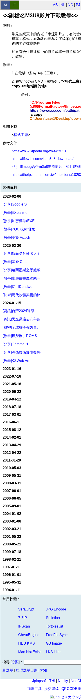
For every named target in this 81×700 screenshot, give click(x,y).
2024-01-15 (12, 303)
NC (70, 5)
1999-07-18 (12, 552)
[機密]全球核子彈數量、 (21, 327)
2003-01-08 (12, 521)
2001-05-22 (12, 536)
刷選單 (7, 670)
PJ (78, 5)
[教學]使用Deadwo (17, 287)
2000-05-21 (12, 544)
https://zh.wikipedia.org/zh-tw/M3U (39, 151)
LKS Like (53, 652)
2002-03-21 (12, 529)
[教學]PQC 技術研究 (19, 229)
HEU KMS (26, 643)
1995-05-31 (12, 582)
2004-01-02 (12, 514)
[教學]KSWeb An (16, 361)
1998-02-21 (12, 559)
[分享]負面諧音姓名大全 (21, 253)
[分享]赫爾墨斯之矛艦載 (21, 270)
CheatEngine (28, 635)
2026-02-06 (12, 196)
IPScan (24, 626)
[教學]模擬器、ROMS (20, 336)
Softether (53, 618)
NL (63, 5)
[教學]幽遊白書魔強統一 (21, 278)
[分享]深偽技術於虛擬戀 (21, 352)
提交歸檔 (51, 689)
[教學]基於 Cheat (16, 262)
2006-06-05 (12, 498)
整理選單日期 (27, 670)
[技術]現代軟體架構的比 (21, 295)
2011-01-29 (12, 460)
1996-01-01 (12, 575)
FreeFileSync (57, 635)
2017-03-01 (12, 414)
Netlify (63, 681)
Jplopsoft (39, 681)
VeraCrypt (26, 609)
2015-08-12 (12, 430)
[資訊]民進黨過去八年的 (21, 319)
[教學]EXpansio (15, 212)
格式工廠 (21, 135)
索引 (43, 670)
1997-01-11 (12, 567)
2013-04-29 (12, 445)
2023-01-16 (12, 369)
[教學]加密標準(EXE (19, 221)
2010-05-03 (12, 468)
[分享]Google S (15, 204)
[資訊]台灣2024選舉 (18, 311)
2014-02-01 (12, 437)
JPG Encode (56, 609)
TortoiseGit (54, 626)
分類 (15, 662)
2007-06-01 (12, 491)
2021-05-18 (12, 384)
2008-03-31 (12, 483)
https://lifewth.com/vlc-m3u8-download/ (42, 159)
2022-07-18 (12, 376)
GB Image (54, 643)
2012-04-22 (12, 453)
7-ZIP (22, 618)
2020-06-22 (12, 392)
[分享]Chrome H (15, 344)
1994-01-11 (12, 590)
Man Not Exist (29, 652)
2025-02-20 (12, 245)
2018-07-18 (12, 407)
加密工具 (34, 689)
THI (52, 681)
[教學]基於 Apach (16, 237)
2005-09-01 (12, 506)
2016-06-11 (12, 422)
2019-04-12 (12, 399)
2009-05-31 (12, 475)
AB (55, 5)
